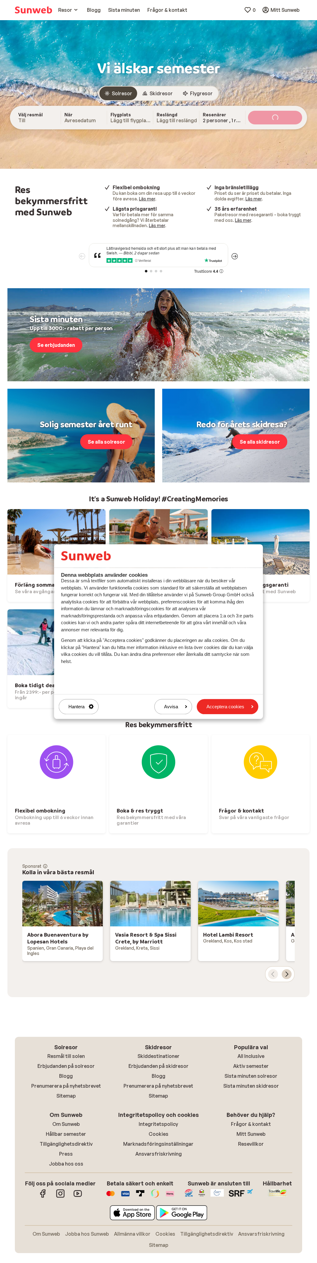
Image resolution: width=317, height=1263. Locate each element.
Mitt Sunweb (251, 1134)
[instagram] (60, 1197)
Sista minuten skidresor (251, 1086)
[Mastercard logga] (110, 1197)
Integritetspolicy (158, 1124)
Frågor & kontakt (251, 1124)
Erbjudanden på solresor (66, 1066)
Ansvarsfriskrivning (158, 1154)
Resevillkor (251, 1144)
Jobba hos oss (66, 1164)
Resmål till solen (66, 1056)
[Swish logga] (155, 1197)
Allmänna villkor (132, 1234)
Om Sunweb (66, 1124)
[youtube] (78, 1197)
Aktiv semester (251, 1066)
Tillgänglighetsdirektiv (66, 1144)
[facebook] (43, 1197)
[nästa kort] (287, 974)
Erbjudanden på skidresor (158, 1066)
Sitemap (66, 1096)
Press (66, 1154)
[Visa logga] (125, 1197)
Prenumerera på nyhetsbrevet (66, 1086)
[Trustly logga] (140, 1197)
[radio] (118, 93)
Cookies (158, 1134)
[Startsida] (33, 10)
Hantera (76, 706)
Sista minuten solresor (250, 1076)
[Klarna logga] (170, 1197)
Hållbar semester (66, 1134)
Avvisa (171, 706)
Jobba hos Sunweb (87, 1234)
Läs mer (147, 198)
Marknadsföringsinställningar (158, 1144)
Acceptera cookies (225, 706)
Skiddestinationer (158, 1056)
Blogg (66, 1076)
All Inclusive (250, 1056)
